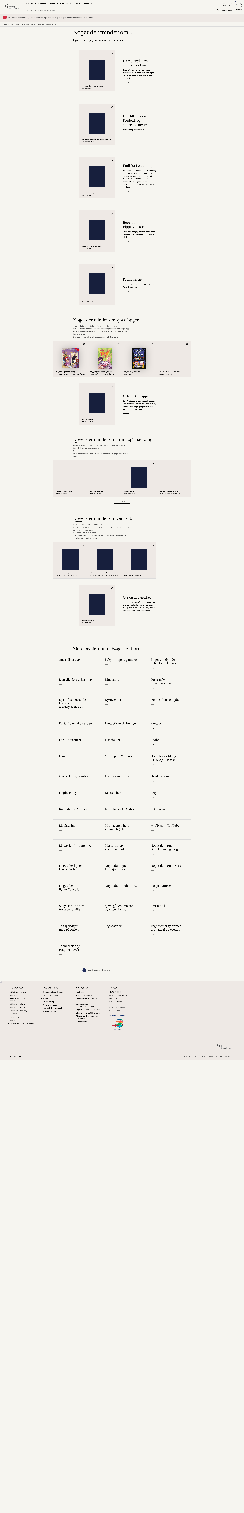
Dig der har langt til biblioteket (88, 1013)
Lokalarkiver (14, 1014)
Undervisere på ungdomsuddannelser (85, 1005)
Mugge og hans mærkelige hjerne (101, 372)
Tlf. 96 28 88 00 (115, 992)
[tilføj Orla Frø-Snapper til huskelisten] (112, 387)
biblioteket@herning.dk (118, 995)
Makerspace (14, 1017)
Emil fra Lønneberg (88, 193)
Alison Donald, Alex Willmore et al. (135, 575)
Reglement (47, 998)
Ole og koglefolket (88, 621)
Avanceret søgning (227, 10)
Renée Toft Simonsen (165, 374)
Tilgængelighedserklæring (225, 1056)
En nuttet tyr (128, 573)
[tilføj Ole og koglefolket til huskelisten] (112, 588)
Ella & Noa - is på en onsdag (99, 573)
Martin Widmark (129, 493)
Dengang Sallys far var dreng (65, 372)
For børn (17, 24)
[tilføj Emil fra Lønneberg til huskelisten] (112, 160)
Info (98, 3)
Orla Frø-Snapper (87, 419)
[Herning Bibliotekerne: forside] (12, 7)
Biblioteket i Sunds (17, 1007)
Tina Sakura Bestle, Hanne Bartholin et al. (69, 575)
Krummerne (85, 300)
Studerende (53, 3)
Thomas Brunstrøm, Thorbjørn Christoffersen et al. (70, 374)
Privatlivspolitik (207, 1056)
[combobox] (122, 10)
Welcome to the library (192, 1056)
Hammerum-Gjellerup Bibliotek (18, 999)
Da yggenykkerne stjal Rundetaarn (93, 86)
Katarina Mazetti (95, 493)
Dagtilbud (80, 992)
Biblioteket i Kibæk (17, 1004)
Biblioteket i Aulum (17, 995)
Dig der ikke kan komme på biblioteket (87, 1017)
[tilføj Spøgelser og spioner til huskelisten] (118, 463)
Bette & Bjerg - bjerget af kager (66, 573)
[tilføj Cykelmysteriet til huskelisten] (153, 463)
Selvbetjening (48, 1002)
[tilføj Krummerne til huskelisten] (112, 267)
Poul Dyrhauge (86, 622)
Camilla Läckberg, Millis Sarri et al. (170, 493)
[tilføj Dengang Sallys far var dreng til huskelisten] (84, 344)
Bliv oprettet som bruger (53, 992)
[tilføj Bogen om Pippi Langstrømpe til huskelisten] (112, 214)
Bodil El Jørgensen (61, 493)
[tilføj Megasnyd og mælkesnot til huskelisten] (153, 344)
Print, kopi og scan (50, 1005)
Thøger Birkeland (87, 302)
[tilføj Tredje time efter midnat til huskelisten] (84, 463)
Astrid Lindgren (87, 195)
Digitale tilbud (89, 3)
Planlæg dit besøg (50, 1011)
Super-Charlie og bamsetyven (168, 491)
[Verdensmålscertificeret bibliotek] (117, 1022)
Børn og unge (40, 3)
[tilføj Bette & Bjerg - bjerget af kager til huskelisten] (84, 545)
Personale (113, 998)
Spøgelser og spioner (97, 491)
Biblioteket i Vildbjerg (18, 1010)
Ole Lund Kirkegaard (88, 421)
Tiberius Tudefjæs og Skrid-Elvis (169, 372)
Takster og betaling (50, 995)
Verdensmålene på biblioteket (22, 1023)
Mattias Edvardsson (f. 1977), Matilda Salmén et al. (104, 575)
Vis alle (122, 501)
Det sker (29, 3)
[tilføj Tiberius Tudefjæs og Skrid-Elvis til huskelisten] (187, 344)
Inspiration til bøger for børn (47, 24)
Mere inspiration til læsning (99, 970)
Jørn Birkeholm (86, 88)
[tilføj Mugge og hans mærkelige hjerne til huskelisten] (118, 344)
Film (72, 3)
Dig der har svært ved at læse (88, 1010)
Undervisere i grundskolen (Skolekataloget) (86, 999)
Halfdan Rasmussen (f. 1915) (91, 141)
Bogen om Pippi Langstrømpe (91, 246)
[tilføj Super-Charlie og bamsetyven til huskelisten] (187, 463)
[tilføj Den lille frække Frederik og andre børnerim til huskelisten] (112, 107)
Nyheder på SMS (116, 1002)
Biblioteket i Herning (18, 992)
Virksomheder (81, 1022)
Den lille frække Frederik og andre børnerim (96, 140)
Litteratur (64, 3)
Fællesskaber (15, 1020)
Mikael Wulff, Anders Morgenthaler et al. (103, 374)
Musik (78, 3)
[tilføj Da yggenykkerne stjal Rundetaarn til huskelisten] (112, 53)
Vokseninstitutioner (84, 995)
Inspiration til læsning (29, 24)
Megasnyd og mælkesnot (132, 372)
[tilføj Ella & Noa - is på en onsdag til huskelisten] (118, 545)
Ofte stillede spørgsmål (52, 1008)
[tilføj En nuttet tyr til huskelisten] (153, 545)
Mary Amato (128, 374)
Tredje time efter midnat (64, 491)
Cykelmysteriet (129, 491)
